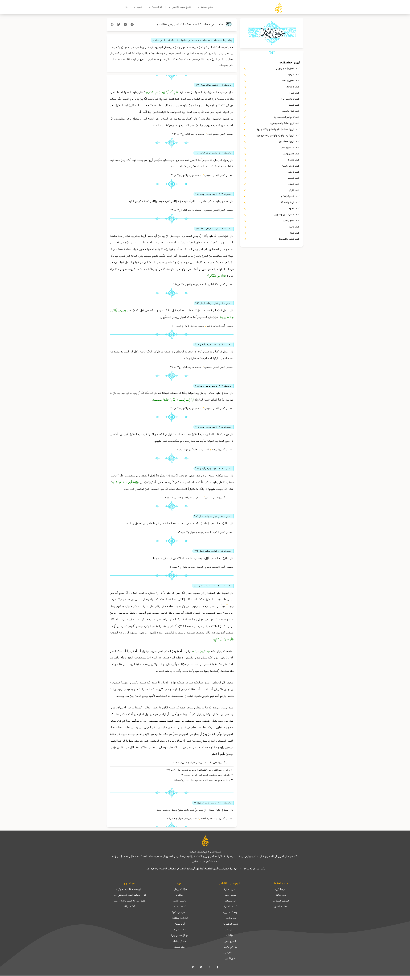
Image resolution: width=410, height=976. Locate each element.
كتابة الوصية (179, 906)
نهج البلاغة (281, 895)
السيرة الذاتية (230, 889)
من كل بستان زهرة (179, 935)
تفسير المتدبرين (230, 923)
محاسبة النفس (180, 900)
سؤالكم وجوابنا (180, 889)
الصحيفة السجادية (280, 900)
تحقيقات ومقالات (180, 918)
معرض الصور (230, 895)
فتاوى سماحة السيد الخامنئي (129, 900)
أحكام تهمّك (129, 906)
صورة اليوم (230, 958)
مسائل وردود (230, 929)
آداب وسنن (180, 923)
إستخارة (179, 895)
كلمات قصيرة (230, 906)
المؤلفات (230, 935)
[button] (127, 7)
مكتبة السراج (180, 929)
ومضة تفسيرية (230, 912)
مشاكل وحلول (179, 941)
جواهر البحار (230, 918)
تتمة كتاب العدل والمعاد (210, 40)
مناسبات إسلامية (180, 912)
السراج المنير (230, 941)
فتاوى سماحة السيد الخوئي (129, 889)
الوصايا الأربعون (230, 952)
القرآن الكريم (281, 889)
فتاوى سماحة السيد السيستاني (129, 895)
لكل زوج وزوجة (230, 946)
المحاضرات (230, 900)
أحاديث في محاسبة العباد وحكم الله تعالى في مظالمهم (190, 24)
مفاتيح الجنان (280, 906)
